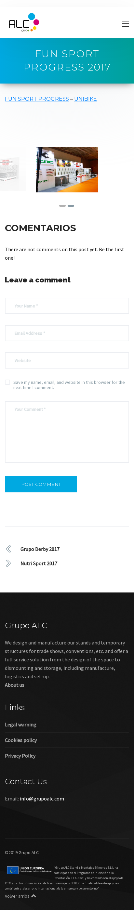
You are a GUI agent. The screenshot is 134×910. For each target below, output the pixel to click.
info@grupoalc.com (42, 798)
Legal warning (20, 724)
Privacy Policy (20, 755)
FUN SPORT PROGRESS (37, 99)
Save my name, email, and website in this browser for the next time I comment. (69, 385)
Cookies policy (21, 740)
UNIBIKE (85, 99)
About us (14, 685)
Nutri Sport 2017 (38, 563)
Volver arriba (17, 896)
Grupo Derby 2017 (40, 549)
